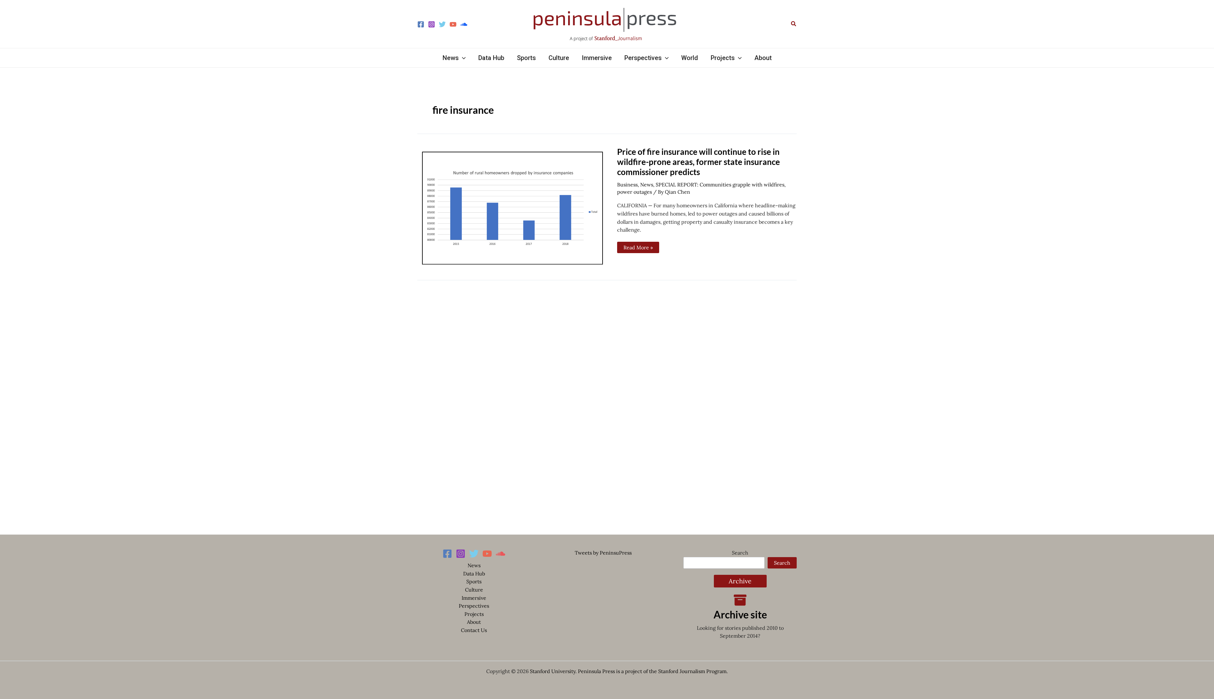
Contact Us (474, 630)
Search (740, 553)
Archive (740, 581)
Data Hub (474, 573)
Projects (474, 614)
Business (627, 184)
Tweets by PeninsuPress (603, 553)
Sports (473, 581)
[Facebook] (420, 24)
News (646, 184)
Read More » (639, 246)
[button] (794, 24)
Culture (474, 590)
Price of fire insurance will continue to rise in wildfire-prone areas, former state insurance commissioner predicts (698, 162)
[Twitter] (442, 24)
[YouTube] (453, 24)
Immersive (474, 598)
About (474, 622)
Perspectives (474, 606)
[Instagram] (431, 24)
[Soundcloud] (463, 24)
